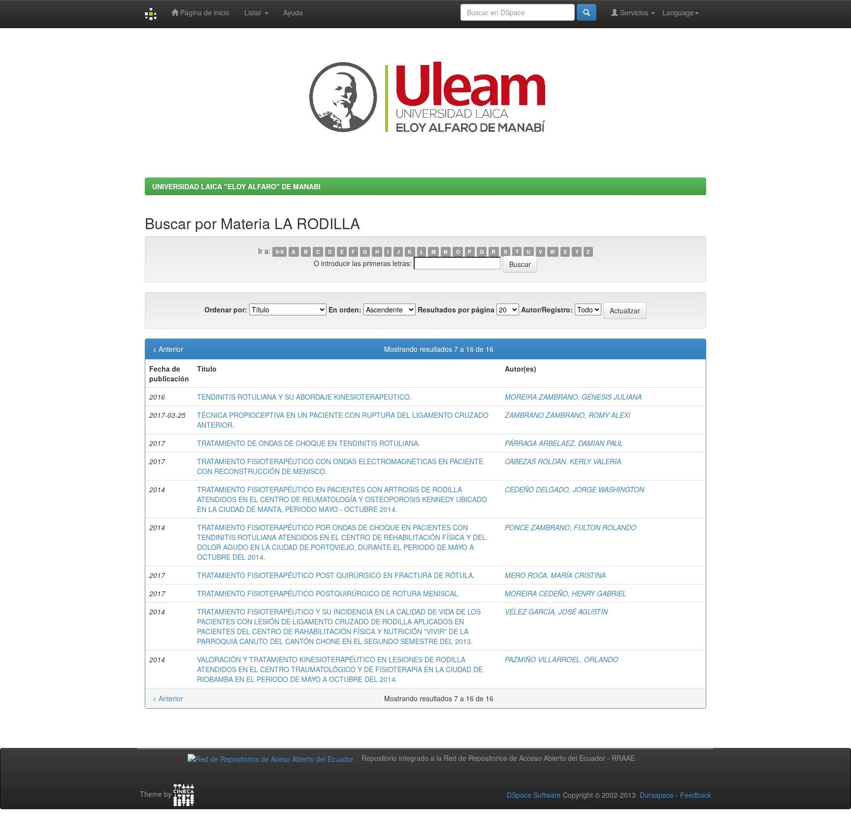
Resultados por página (456, 309)
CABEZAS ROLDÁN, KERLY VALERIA (563, 461)
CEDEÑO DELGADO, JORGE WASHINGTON (574, 489)
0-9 (280, 251)
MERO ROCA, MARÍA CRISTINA (555, 575)
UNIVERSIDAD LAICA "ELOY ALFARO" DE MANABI (236, 186)
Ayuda (293, 12)
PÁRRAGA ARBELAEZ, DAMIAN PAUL (564, 443)
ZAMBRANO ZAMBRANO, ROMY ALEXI (567, 415)
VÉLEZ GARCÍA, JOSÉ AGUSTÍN (556, 611)
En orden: (344, 309)
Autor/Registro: (547, 309)
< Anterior (168, 349)
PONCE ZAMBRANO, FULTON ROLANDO (570, 527)
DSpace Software (534, 795)
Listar (253, 12)
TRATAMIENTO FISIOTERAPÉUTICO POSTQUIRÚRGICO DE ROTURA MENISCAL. (328, 593)
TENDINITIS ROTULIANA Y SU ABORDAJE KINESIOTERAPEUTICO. (304, 397)
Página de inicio (203, 12)
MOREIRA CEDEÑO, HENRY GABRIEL (565, 593)
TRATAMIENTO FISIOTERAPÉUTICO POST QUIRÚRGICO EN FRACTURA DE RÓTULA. (336, 575)
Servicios (634, 12)
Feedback (695, 795)
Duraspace (657, 795)
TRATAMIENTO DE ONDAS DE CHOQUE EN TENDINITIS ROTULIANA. (308, 443)
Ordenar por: (225, 309)
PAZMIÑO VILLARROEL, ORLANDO (561, 659)
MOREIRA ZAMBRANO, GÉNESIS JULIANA (573, 397)
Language (678, 12)
